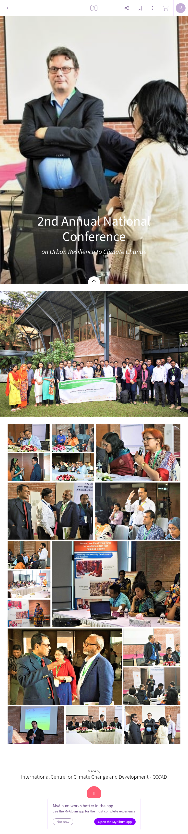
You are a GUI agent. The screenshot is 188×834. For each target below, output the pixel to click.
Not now (63, 822)
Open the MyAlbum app (115, 822)
